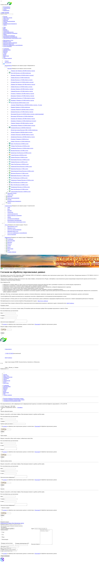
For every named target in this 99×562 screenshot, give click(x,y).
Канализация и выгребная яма (10, 36)
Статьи (4, 53)
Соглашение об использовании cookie (12, 400)
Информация (6, 10)
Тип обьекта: (4, 527)
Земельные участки (7, 17)
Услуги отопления (7, 46)
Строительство (6, 8)
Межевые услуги (7, 41)
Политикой (37, 324)
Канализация (5, 539)
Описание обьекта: (35, 544)
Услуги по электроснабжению (10, 42)
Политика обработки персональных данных (13, 398)
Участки (5, 374)
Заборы (5, 34)
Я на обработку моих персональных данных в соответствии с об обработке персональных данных (29, 324)
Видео (4, 54)
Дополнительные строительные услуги (12, 38)
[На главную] (2, 268)
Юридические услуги (8, 40)
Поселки (5, 16)
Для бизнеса (6, 378)
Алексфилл (19, 407)
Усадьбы (5, 22)
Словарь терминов (7, 58)
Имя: (2, 313)
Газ (3, 534)
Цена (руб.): (3, 546)
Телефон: (3, 315)
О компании (6, 48)
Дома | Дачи (6, 375)
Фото (13, 523)
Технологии (6, 30)
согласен (5, 324)
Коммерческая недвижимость (10, 23)
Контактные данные (19, 523)
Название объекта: (5, 524)
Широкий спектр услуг (8, 44)
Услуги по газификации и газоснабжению (13, 45)
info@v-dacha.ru (70, 303)
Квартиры (5, 20)
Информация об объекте (6, 523)
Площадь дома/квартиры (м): (22, 543)
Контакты (5, 51)
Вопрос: (2, 449)
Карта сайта (6, 383)
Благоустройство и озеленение (10, 33)
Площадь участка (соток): (7, 543)
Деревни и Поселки (7, 377)
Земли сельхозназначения (9, 21)
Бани (4, 28)
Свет (3, 532)
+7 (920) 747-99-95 (9, 353)
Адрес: (32, 528)
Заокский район (7, 49)
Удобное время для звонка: (7, 423)
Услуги (4, 9)
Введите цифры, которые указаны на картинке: (11, 326)
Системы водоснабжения (9, 35)
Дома (4, 27)
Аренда (5, 24)
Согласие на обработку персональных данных (13, 399)
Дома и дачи (6, 18)
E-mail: (2, 318)
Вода (3, 537)
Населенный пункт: (5, 526)
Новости (5, 52)
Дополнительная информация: (8, 321)
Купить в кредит (5, 507)
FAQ (4, 57)
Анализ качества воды (8, 32)
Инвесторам (6, 55)
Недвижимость (6, 6)
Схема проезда (8, 349)
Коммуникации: (4, 529)
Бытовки (5, 29)
